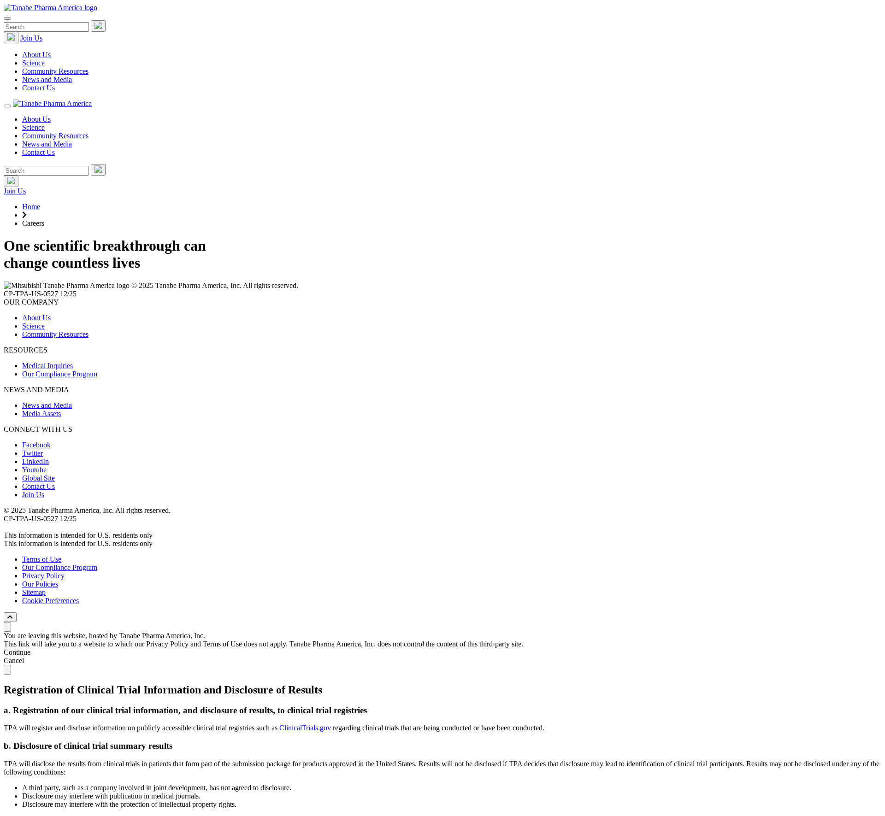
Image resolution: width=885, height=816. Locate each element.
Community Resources (55, 71)
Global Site (38, 478)
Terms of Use (41, 559)
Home (31, 207)
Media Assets (41, 413)
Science (33, 63)
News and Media (47, 79)
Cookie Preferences (50, 601)
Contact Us (38, 88)
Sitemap (34, 592)
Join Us (31, 38)
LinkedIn (35, 461)
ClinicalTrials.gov (305, 728)
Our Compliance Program (59, 374)
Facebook (36, 445)
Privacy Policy (43, 576)
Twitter (32, 453)
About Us (36, 55)
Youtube (34, 470)
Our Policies (40, 584)
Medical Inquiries (47, 366)
